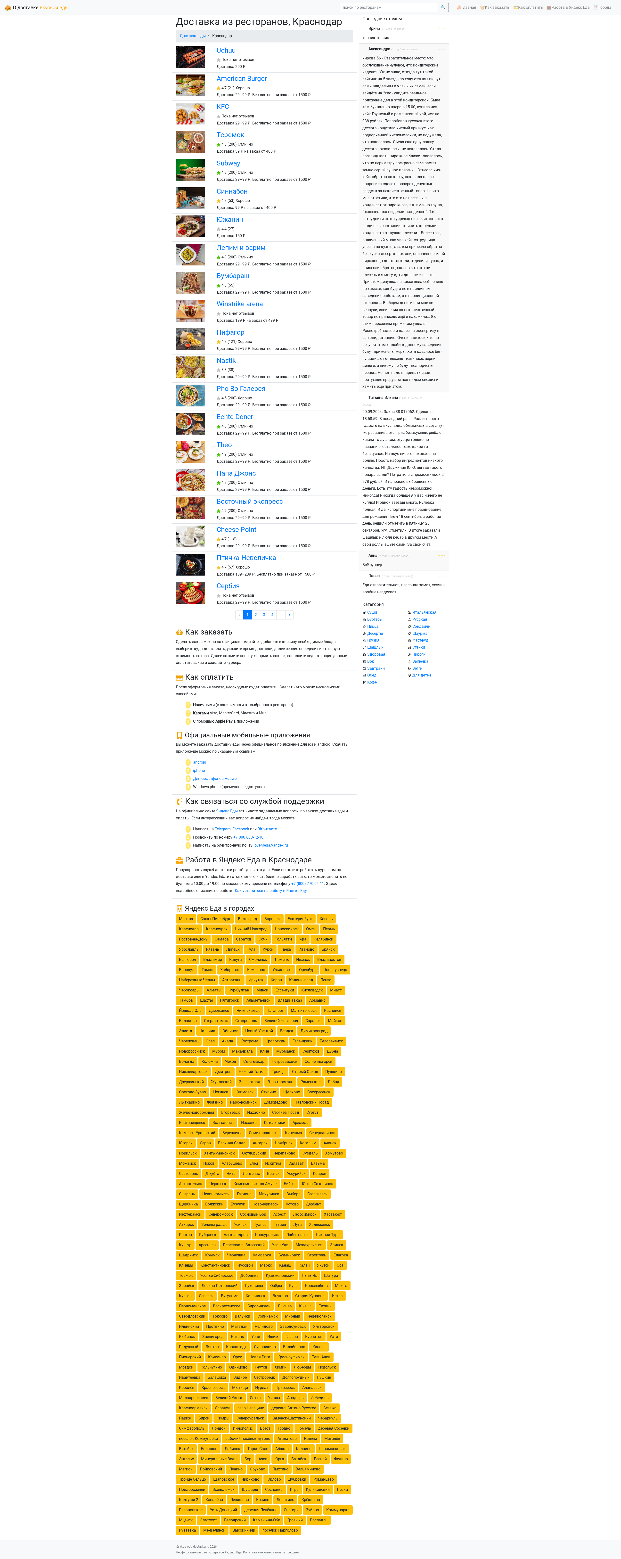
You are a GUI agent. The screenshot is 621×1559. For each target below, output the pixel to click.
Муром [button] (218, 1051)
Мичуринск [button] (269, 1194)
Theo (224, 445)
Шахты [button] (206, 1000)
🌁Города (602, 7)
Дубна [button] (332, 1051)
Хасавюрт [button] (333, 1214)
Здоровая (376, 654)
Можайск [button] (187, 1163)
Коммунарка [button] (338, 1510)
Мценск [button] (186, 1520)
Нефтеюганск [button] (319, 1316)
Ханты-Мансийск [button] (219, 1153)
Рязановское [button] (191, 1510)
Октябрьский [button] (254, 1153)
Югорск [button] (186, 1143)
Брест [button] (265, 1428)
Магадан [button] (239, 1326)
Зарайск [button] (186, 1285)
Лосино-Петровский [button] (219, 1285)
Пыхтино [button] (280, 1469)
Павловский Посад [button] (311, 1102)
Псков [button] (208, 1163)
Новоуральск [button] (267, 1234)
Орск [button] (237, 1357)
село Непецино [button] (250, 1408)
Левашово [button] (239, 1499)
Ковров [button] (319, 1173)
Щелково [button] (291, 1092)
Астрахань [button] (231, 980)
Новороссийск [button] (192, 1051)
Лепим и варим (241, 248)
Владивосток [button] (329, 959)
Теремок (230, 135)
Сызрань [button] (187, 1194)
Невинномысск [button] (216, 1194)
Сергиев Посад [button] (285, 1112)
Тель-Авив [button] (321, 1357)
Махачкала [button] (242, 1051)
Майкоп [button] (335, 1020)
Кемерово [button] (256, 969)
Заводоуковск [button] (293, 1326)
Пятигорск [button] (229, 1000)
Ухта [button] (334, 1336)
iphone (199, 770)
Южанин (230, 219)
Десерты (375, 633)
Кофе (372, 682)
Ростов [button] (185, 1234)
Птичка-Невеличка (246, 558)
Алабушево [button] (232, 1163)
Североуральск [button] (250, 1418)
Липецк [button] (233, 949)
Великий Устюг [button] (229, 1397)
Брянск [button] (328, 949)
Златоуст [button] (208, 1520)
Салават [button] (296, 1163)
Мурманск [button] (285, 1051)
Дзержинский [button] (191, 1082)
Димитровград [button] (314, 1031)
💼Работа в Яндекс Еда (568, 7)
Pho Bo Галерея (241, 389)
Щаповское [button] (223, 1479)
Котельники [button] (274, 1122)
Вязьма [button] (318, 1163)
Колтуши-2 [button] (188, 1499)
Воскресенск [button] (318, 1092)
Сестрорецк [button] (264, 1377)
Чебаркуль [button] (328, 1418)
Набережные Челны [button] (197, 980)
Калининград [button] (301, 980)
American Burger (242, 78)
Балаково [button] (188, 1020)
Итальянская (424, 612)
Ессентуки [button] (285, 990)
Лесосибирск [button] (305, 1214)
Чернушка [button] (236, 1255)
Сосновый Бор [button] (253, 1214)
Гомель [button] (304, 1428)
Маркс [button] (266, 1265)
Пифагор (231, 332)
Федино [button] (341, 1459)
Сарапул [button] (222, 1408)
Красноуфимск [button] (291, 1357)
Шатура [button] (331, 1275)
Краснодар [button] (189, 929)
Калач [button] (304, 1265)
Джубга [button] (212, 1173)
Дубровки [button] (297, 1479)
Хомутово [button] (334, 1153)
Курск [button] (268, 949)
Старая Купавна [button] (310, 1296)
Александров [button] (236, 1234)
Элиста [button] (185, 1031)
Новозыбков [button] (316, 1285)
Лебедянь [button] (320, 1397)
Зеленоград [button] (249, 1082)
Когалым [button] (308, 1143)
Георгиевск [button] (317, 1194)
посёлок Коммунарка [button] (198, 1438)
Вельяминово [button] (308, 1469)
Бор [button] (248, 1459)
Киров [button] (276, 980)
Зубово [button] (312, 1510)
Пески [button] (342, 1489)
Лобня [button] (333, 1082)
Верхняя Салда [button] (231, 1143)
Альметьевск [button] (258, 1000)
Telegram (223, 829)
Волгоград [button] (247, 918)
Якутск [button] (323, 1265)
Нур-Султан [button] (239, 990)
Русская (419, 619)
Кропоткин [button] (275, 1041)
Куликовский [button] (318, 1489)
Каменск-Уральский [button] (197, 1132)
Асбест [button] (279, 1214)
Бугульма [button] (229, 1296)
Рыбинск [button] (187, 1336)
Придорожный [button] (192, 1489)
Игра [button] (294, 1489)
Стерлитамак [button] (216, 1020)
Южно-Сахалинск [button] (317, 1183)
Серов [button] (205, 1143)
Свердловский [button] (192, 1316)
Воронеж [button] (272, 918)
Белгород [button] (187, 959)
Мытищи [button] (240, 1387)
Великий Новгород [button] (281, 1020)
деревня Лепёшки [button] (260, 1510)
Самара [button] (222, 939)
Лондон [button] (219, 1428)
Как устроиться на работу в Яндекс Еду (271, 890)
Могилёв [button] (332, 1438)
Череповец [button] (188, 1041)
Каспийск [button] (332, 1010)
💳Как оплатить (528, 7)
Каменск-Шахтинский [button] (291, 1418)
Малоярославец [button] (193, 1397)
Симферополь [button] (191, 1428)
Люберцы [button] (302, 1367)
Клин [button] (264, 1051)
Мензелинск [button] (214, 1530)
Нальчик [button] (207, 1031)
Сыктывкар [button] (253, 1061)
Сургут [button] (312, 1112)
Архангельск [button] (190, 1183)
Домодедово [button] (275, 1102)
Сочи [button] (263, 939)
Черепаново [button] (284, 1153)
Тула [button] (251, 949)
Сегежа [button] (329, 1408)
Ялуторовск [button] (324, 1326)
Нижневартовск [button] (193, 1071)
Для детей (421, 675)
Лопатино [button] (285, 1499)
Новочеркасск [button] (265, 1204)
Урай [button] (255, 1336)
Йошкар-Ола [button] (190, 1010)
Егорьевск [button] (230, 1112)
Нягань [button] (237, 1336)
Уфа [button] (302, 939)
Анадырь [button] (295, 1397)
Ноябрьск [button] (284, 1143)
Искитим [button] (273, 1163)
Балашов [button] (209, 1448)
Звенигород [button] (213, 1336)
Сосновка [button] (274, 1489)
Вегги (417, 668)
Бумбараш (233, 276)
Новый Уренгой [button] (259, 1031)
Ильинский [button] (189, 1326)
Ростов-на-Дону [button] (193, 939)
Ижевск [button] (303, 959)
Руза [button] (293, 1285)
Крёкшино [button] (311, 1499)
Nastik (226, 360)
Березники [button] (232, 1132)
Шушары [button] (250, 1489)
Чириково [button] (250, 1479)
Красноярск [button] (217, 929)
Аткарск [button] (186, 1224)
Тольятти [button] (283, 939)
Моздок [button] (186, 1367)
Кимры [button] (223, 1418)
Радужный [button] (188, 1347)
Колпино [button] (303, 1448)
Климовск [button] (245, 1092)
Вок (370, 661)
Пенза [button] (325, 980)
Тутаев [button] (280, 1224)
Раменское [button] (310, 1082)
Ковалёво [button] (214, 1499)
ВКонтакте (267, 829)
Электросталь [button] (280, 1082)
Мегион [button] (186, 1469)
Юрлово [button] (274, 1479)
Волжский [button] (214, 1204)
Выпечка (420, 661)
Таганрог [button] (275, 1010)
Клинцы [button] (186, 1265)
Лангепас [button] (251, 1173)
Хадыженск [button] (319, 1224)
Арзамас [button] (300, 1122)
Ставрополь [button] (246, 1020)
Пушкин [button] (324, 1377)
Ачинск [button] (330, 1143)
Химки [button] (280, 1367)
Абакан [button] (282, 1448)
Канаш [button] (285, 1265)
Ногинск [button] (220, 1092)
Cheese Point (236, 530)
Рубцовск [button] (207, 1234)
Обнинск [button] (230, 1031)
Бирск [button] (203, 1418)
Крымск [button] (212, 1255)
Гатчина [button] (244, 1194)
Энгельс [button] (186, 1459)
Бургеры (375, 619)
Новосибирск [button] (287, 929)
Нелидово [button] (264, 1326)
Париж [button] (185, 1418)
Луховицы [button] (254, 1285)
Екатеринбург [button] (300, 918)
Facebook (240, 829)
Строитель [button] (316, 1255)
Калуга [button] (235, 959)
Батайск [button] (298, 1459)
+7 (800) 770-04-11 (307, 883)
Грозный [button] (295, 1520)
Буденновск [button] (289, 1255)
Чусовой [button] (245, 1265)
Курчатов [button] (313, 1336)
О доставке (40, 7)
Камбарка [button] (262, 1255)
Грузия (373, 640)
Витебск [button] (186, 1448)
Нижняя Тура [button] (328, 1234)
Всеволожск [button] (223, 1489)
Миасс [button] (336, 990)
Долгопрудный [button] (296, 1377)
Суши (372, 612)
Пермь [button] (329, 929)
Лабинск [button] (232, 1448)
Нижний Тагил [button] (251, 1071)
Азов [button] (263, 1459)
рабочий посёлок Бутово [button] (247, 1438)
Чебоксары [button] (189, 990)
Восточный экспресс (250, 501)
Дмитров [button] (223, 1071)
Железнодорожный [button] (196, 1112)
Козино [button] (262, 1499)
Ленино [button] (236, 1469)
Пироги (418, 654)
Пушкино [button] (333, 1071)
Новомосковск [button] (332, 1448)
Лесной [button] (320, 1459)
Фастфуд (420, 640)
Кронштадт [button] (236, 1347)
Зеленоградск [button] (214, 1224)
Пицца (373, 626)
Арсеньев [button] (207, 1245)
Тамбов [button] (186, 1000)
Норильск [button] (188, 1153)
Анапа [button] (227, 1041)
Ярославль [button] (189, 949)
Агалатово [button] (287, 1438)
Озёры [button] (276, 1285)
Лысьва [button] (285, 1306)
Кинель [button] (319, 1347)
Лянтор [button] (212, 1347)
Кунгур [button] (185, 1245)
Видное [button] (240, 1377)
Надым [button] (310, 1438)
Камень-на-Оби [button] (266, 1520)
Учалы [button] (274, 1397)
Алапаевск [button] (312, 1387)
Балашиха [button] (217, 1377)
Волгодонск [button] (223, 1122)
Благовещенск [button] (192, 1122)
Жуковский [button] (221, 1082)
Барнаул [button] (186, 969)
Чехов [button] (230, 1061)
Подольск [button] (327, 1367)
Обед (371, 675)
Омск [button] (311, 929)
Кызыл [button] (305, 1306)
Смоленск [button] (258, 959)
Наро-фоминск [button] (243, 1102)
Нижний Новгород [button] (251, 929)
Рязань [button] (212, 949)
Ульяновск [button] (282, 969)
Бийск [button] (289, 1183)
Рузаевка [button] (187, 1530)
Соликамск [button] (267, 1316)
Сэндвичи (421, 626)
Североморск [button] (221, 1214)
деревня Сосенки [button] (333, 1428)
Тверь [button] (286, 949)
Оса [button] (340, 1265)
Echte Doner (235, 417)
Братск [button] (273, 1173)
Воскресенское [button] (226, 1306)
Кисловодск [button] (312, 990)
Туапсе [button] (260, 1224)
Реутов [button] (261, 1367)
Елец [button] (253, 1163)
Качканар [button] (217, 1357)
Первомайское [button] (192, 1306)
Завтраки (376, 668)
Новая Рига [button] (259, 1357)
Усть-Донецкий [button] (223, 1510)
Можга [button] (341, 1285)
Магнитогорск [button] (304, 1010)
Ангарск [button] (260, 1143)
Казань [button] (326, 918)
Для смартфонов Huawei (215, 778)
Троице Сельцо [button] (192, 1479)
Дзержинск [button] (219, 1010)
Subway (228, 163)
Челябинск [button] (323, 939)
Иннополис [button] (243, 1428)
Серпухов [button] (310, 1051)
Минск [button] (262, 990)
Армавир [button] (317, 1000)
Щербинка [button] (188, 1204)
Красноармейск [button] (193, 1408)
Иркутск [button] (256, 980)
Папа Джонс (236, 473)
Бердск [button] (286, 1031)
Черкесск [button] (217, 1183)
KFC (223, 107)
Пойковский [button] (211, 1469)
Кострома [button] (249, 1041)
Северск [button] (206, 1296)
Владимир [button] (212, 959)
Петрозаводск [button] (284, 1061)
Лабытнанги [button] (297, 1234)
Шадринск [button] (188, 1255)
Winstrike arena (240, 304)
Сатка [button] (255, 1397)
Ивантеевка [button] (189, 1377)
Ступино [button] (268, 1092)
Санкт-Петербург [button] (215, 918)
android (199, 762)
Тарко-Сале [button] (257, 1448)
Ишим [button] (272, 1336)
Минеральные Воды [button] (219, 1459)
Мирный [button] (292, 1316)
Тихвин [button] (325, 1306)
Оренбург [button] (307, 969)
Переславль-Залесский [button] (244, 1245)
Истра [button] (337, 1296)
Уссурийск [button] (296, 1173)
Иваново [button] (306, 949)
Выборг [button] (293, 1194)
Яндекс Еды (227, 811)
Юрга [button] (279, 1459)
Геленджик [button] (302, 1041)
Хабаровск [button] (230, 969)
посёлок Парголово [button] (280, 1530)
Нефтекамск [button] (190, 1214)
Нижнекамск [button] (248, 1010)
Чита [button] (231, 1173)
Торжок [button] (186, 1275)
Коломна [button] (210, 1061)
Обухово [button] (257, 1469)
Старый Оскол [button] (305, 1071)
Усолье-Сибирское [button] (216, 1275)
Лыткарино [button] (189, 1102)
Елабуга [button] (341, 1255)
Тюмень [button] (281, 959)
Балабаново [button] (294, 1347)
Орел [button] (210, 1041)
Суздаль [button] (310, 1153)
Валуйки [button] (242, 1316)
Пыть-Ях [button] (309, 1275)
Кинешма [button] (293, 1132)
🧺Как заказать (494, 7)
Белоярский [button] (235, 1520)
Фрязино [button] (215, 1102)
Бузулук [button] (238, 1204)
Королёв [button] (186, 1387)
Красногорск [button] (213, 1387)
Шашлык (375, 647)
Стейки (418, 647)
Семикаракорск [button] (263, 1132)
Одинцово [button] (238, 1367)
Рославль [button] (318, 1520)
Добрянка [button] (249, 1275)
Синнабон (232, 191)
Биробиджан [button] (258, 1306)
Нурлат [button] (261, 1387)
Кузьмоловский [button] (280, 1275)
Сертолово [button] (188, 1173)
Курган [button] (185, 1296)
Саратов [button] (243, 939)
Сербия (228, 586)
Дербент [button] (313, 1204)
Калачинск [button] (255, 1296)
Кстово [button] (292, 1204)
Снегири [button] (291, 1510)
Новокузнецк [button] (335, 969)
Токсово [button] (220, 1316)
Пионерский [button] (190, 1357)
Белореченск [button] (331, 1041)
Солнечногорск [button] (318, 1061)
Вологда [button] (186, 1061)
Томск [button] (207, 969)
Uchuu (226, 50)
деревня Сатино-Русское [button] (293, 1408)
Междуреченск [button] (309, 1245)
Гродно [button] (284, 1428)
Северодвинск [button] (322, 1132)
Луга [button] (297, 1224)
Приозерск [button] (285, 1387)
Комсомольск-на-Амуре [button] (255, 1183)
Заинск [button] (336, 1245)
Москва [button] (186, 918)
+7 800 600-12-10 (248, 837)
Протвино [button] (215, 1326)
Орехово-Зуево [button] (192, 1092)
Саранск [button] (313, 1020)
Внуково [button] (280, 1296)
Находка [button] (249, 1122)
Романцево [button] (323, 1479)
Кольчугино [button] (211, 1367)
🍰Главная (466, 7)
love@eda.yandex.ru (270, 845)
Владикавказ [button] (290, 1000)
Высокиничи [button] (244, 1530)
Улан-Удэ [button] (280, 1245)
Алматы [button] (214, 990)
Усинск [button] (240, 1224)
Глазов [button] (292, 1336)
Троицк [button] (278, 1071)
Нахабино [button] (256, 1112)
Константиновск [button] (215, 1265)
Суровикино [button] (265, 1347)
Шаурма (419, 633)
